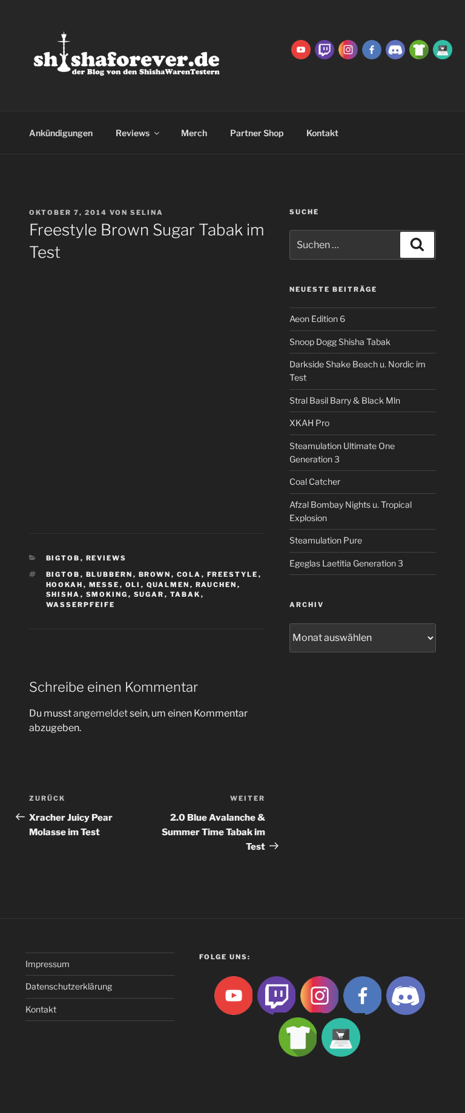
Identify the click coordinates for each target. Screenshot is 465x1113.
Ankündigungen (61, 133)
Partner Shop (256, 133)
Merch (194, 133)
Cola (189, 574)
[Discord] (395, 48)
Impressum (47, 964)
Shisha (63, 594)
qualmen (168, 584)
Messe (104, 584)
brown (155, 574)
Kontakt (40, 1009)
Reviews (133, 133)
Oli (133, 584)
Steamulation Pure (325, 540)
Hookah (65, 584)
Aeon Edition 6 (317, 319)
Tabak (185, 594)
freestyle (233, 574)
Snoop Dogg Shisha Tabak (340, 342)
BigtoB (63, 558)
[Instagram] (348, 48)
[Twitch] (324, 48)
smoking (107, 594)
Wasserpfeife (81, 604)
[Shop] (442, 48)
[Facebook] (372, 48)
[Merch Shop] (419, 48)
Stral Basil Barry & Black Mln (344, 400)
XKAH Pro (309, 423)
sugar (149, 594)
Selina (146, 212)
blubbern (109, 574)
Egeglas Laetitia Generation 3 (346, 563)
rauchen (216, 584)
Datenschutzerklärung (68, 986)
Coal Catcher (314, 481)
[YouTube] (301, 48)
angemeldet (100, 713)
